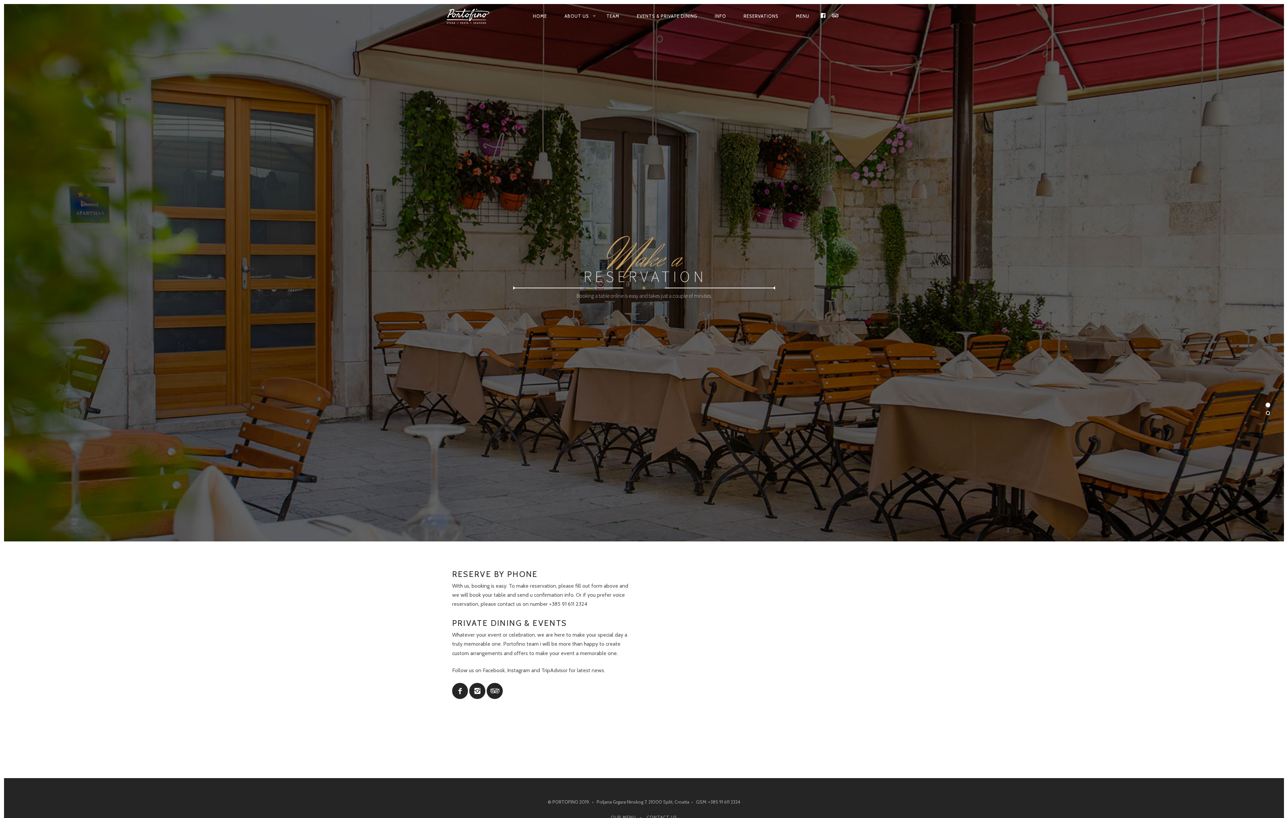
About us (577, 16)
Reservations (761, 16)
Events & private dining (667, 16)
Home (540, 16)
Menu (802, 16)
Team (613, 16)
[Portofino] (470, 16)
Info (720, 16)
